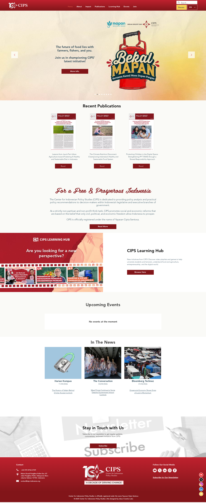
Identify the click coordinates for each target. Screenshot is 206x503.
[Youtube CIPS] (201, 475)
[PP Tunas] (101, 94)
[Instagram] (170, 470)
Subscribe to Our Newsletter (165, 477)
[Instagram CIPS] (201, 484)
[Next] (191, 55)
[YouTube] (155, 470)
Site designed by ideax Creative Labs (120, 499)
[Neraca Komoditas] (104, 94)
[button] (100, 7)
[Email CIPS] (201, 494)
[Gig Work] (99, 94)
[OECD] (106, 94)
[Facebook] (175, 470)
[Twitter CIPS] (201, 479)
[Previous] (14, 55)
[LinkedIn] (165, 470)
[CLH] (108, 94)
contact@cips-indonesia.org (30, 481)
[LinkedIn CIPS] (201, 489)
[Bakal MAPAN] (97, 94)
